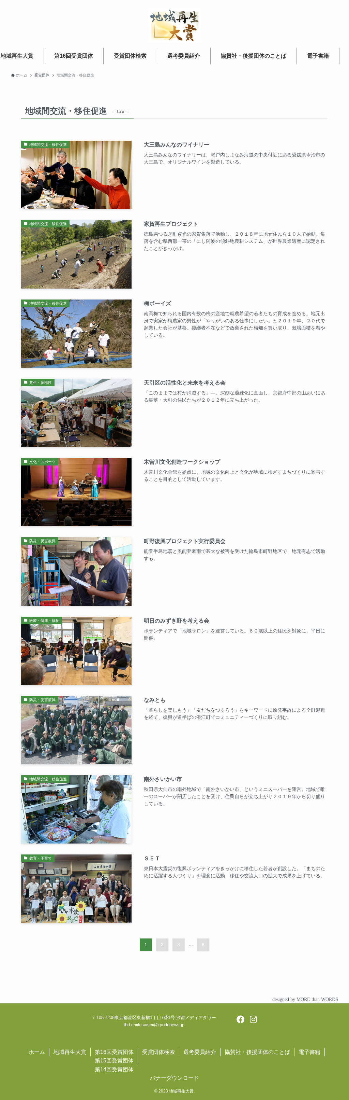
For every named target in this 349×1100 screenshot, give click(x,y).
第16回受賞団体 (114, 1052)
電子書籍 (309, 1052)
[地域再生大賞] (174, 25)
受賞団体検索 (158, 1052)
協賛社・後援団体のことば (257, 1052)
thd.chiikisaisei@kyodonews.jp (154, 1024)
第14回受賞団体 (114, 1069)
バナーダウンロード (174, 1078)
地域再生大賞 (70, 1052)
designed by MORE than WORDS (305, 999)
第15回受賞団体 (114, 1060)
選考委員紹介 (199, 1052)
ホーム (37, 1052)
